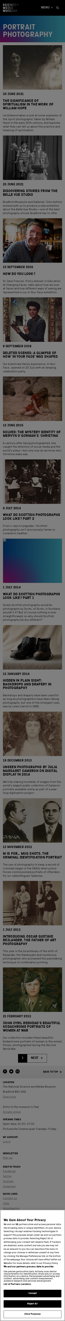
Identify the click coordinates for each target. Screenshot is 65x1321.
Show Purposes (32, 1314)
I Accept (32, 1293)
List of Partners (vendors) (17, 1284)
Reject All (32, 1304)
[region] (32, 1265)
